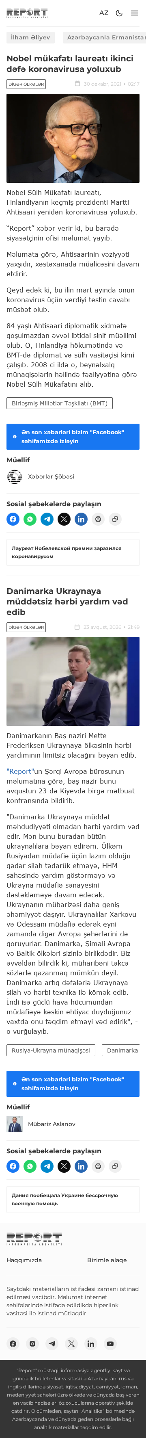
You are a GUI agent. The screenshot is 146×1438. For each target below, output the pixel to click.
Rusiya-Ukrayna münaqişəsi (51, 1050)
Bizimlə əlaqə (107, 1260)
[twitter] (64, 519)
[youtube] (110, 1343)
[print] (98, 519)
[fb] (12, 519)
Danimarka (122, 1050)
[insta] (32, 1343)
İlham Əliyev (30, 37)
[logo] (27, 13)
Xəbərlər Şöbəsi (51, 476)
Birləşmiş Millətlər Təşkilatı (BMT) (59, 403)
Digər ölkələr (26, 84)
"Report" (20, 771)
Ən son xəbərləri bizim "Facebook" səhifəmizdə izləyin (72, 437)
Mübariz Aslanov (51, 1124)
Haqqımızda (24, 1260)
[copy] (115, 519)
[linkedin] (81, 519)
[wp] (30, 519)
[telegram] (47, 519)
